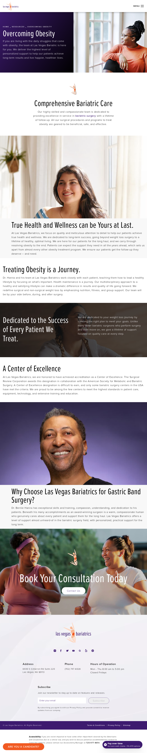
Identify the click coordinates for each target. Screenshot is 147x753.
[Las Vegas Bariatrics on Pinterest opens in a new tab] (92, 650)
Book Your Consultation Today (73, 577)
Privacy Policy (114, 725)
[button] (142, 6)
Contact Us (73, 591)
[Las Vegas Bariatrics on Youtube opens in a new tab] (73, 650)
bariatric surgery (85, 116)
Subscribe (99, 701)
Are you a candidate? (23, 747)
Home (6, 27)
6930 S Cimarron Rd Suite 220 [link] (39, 670)
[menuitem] (54, 650)
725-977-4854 (92, 742)
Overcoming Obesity (39, 27)
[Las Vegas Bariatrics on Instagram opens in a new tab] (54, 650)
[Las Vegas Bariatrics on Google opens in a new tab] (79, 650)
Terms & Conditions (96, 725)
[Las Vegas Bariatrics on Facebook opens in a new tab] (61, 650)
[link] (73, 669)
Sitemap (126, 725)
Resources (18, 27)
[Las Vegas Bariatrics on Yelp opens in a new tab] (86, 650)
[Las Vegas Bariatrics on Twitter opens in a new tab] (67, 650)
